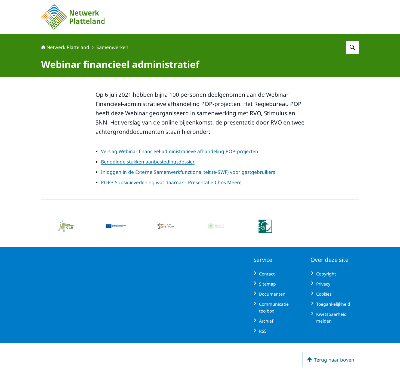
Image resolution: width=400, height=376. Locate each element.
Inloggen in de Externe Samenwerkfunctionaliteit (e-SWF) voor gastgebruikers (188, 172)
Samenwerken (112, 47)
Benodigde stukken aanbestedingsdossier (148, 161)
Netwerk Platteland (68, 47)
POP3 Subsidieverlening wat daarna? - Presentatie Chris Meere (171, 182)
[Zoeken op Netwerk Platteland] (352, 47)
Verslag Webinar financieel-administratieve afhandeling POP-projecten (179, 151)
